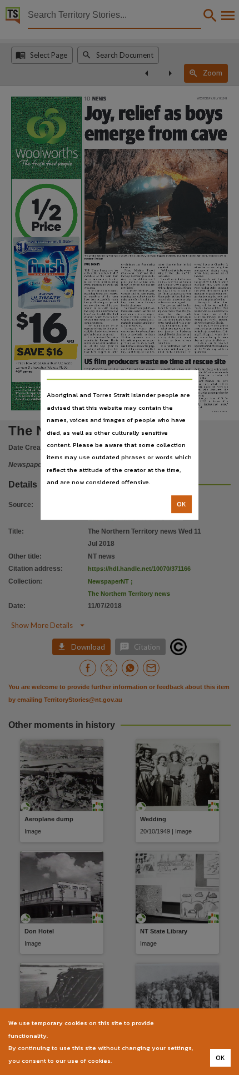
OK (181, 504)
